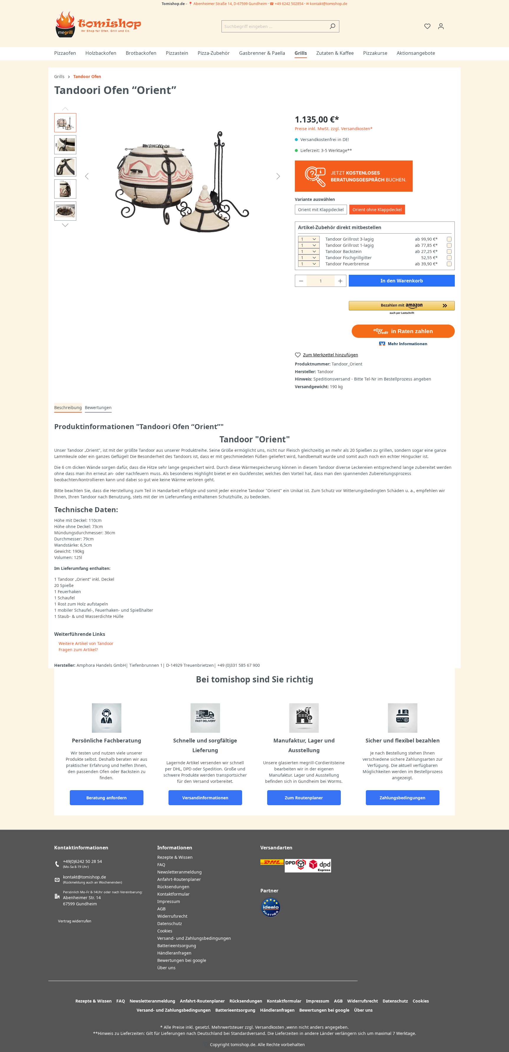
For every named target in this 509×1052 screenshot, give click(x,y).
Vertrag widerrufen (74, 921)
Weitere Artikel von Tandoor (85, 643)
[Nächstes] (278, 176)
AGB (161, 909)
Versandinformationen (205, 797)
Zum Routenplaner (304, 797)
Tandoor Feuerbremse (347, 264)
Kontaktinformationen (81, 847)
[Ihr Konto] (441, 26)
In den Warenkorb (402, 280)
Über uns (166, 967)
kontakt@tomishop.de (84, 877)
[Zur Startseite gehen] (98, 25)
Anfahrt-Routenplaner (179, 879)
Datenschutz (169, 923)
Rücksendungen (173, 886)
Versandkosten (269, 1027)
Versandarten (276, 847)
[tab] (68, 408)
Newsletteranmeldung (179, 872)
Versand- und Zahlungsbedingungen (194, 938)
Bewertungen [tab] (98, 407)
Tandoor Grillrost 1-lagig (349, 245)
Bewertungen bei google (181, 960)
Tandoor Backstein (343, 251)
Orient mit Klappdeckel (321, 209)
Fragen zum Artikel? (77, 649)
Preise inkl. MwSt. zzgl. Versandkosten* (334, 128)
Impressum (168, 901)
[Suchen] (332, 26)
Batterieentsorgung (176, 945)
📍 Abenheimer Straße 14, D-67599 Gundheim (228, 3)
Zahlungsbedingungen (402, 797)
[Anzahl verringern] (301, 281)
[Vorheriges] (86, 176)
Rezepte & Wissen (175, 857)
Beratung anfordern (106, 797)
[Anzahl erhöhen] (340, 281)
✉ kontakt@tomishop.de (326, 3)
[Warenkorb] (451, 24)
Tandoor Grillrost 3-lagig (349, 239)
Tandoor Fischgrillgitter (348, 257)
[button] (402, 308)
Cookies (164, 931)
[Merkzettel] (427, 26)
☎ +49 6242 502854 (286, 3)
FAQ (161, 864)
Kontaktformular (173, 894)
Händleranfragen (174, 953)
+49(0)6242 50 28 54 (82, 861)
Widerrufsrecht (172, 916)
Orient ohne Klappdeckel (377, 209)
